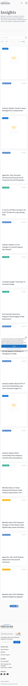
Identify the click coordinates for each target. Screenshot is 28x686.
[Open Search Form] (21, 3)
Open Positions (5, 649)
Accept (14, 346)
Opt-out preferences (10, 348)
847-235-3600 (5, 661)
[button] (26, 337)
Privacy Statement (17, 348)
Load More (13, 606)
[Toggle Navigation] (26, 3)
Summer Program (5, 654)
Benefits (3, 652)
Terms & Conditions (5, 681)
